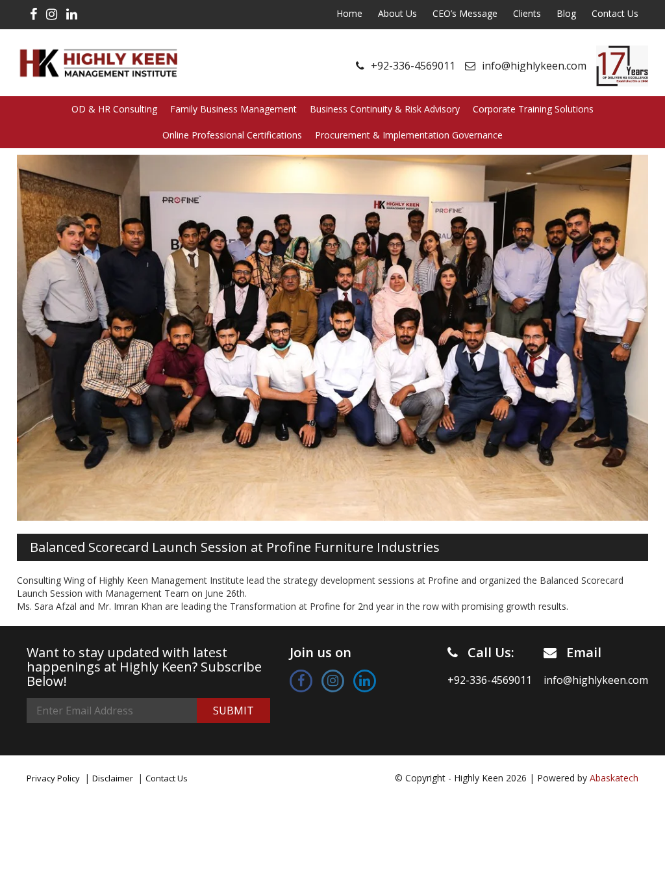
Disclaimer (112, 778)
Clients (527, 13)
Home (349, 13)
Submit (233, 710)
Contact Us (615, 13)
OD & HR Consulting (114, 109)
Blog (566, 13)
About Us (397, 13)
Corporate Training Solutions (533, 109)
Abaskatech (614, 778)
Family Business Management (233, 109)
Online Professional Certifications (232, 135)
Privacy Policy (53, 778)
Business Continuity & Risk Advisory (385, 109)
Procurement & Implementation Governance (409, 135)
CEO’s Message (465, 13)
